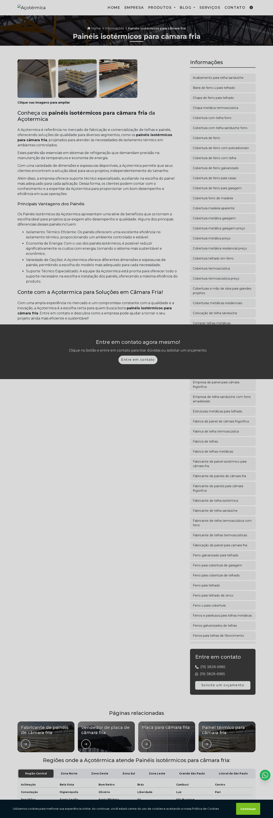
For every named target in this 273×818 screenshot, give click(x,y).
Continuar (248, 809)
